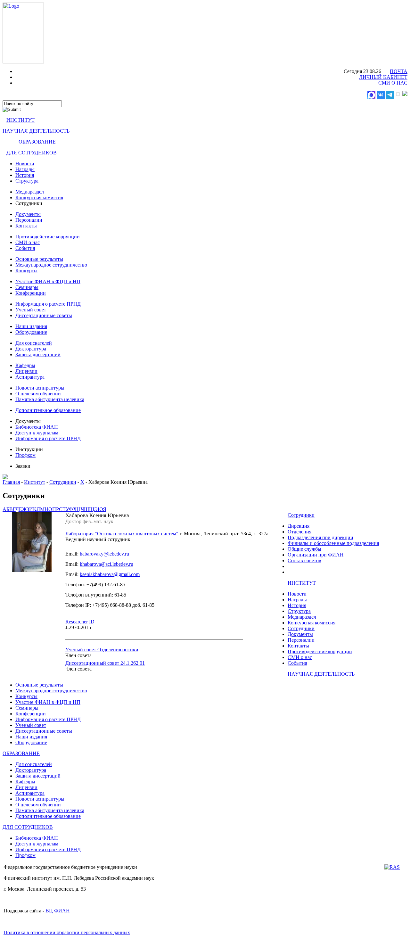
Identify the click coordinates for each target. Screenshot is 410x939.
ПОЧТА (398, 71)
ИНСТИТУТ (20, 120)
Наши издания (31, 326)
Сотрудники (62, 482)
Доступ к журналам (36, 432)
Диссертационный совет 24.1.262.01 (105, 663)
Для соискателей (33, 343)
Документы (28, 214)
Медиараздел (29, 191)
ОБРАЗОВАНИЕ (37, 141)
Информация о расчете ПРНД (48, 304)
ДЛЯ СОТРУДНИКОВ (31, 152)
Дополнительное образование (48, 410)
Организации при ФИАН (316, 554)
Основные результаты (39, 259)
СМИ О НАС (392, 83)
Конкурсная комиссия (39, 197)
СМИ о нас (27, 242)
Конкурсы (26, 270)
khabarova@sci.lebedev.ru (106, 564)
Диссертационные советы (43, 315)
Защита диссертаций (38, 354)
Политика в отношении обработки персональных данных (67, 932)
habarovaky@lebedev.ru (104, 553)
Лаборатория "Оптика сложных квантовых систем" (121, 533)
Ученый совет (30, 309)
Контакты (26, 225)
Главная (11, 482)
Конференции (30, 293)
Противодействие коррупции (47, 236)
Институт (34, 482)
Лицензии (26, 371)
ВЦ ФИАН (57, 910)
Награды (25, 169)
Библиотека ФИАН (36, 427)
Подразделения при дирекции (320, 537)
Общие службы (304, 549)
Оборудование (31, 332)
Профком (25, 455)
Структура (26, 181)
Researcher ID (79, 621)
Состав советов (304, 560)
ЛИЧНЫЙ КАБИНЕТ (383, 77)
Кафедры (25, 365)
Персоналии (28, 220)
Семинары (26, 287)
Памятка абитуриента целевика (49, 399)
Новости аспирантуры (39, 388)
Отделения (299, 531)
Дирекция (298, 526)
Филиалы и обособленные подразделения (333, 543)
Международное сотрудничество (51, 265)
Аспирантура (30, 377)
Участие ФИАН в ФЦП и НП (47, 281)
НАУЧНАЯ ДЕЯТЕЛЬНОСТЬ (36, 131)
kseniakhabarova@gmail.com (110, 574)
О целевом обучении (38, 393)
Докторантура (30, 348)
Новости (24, 163)
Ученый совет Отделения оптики (101, 649)
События (25, 248)
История (24, 175)
